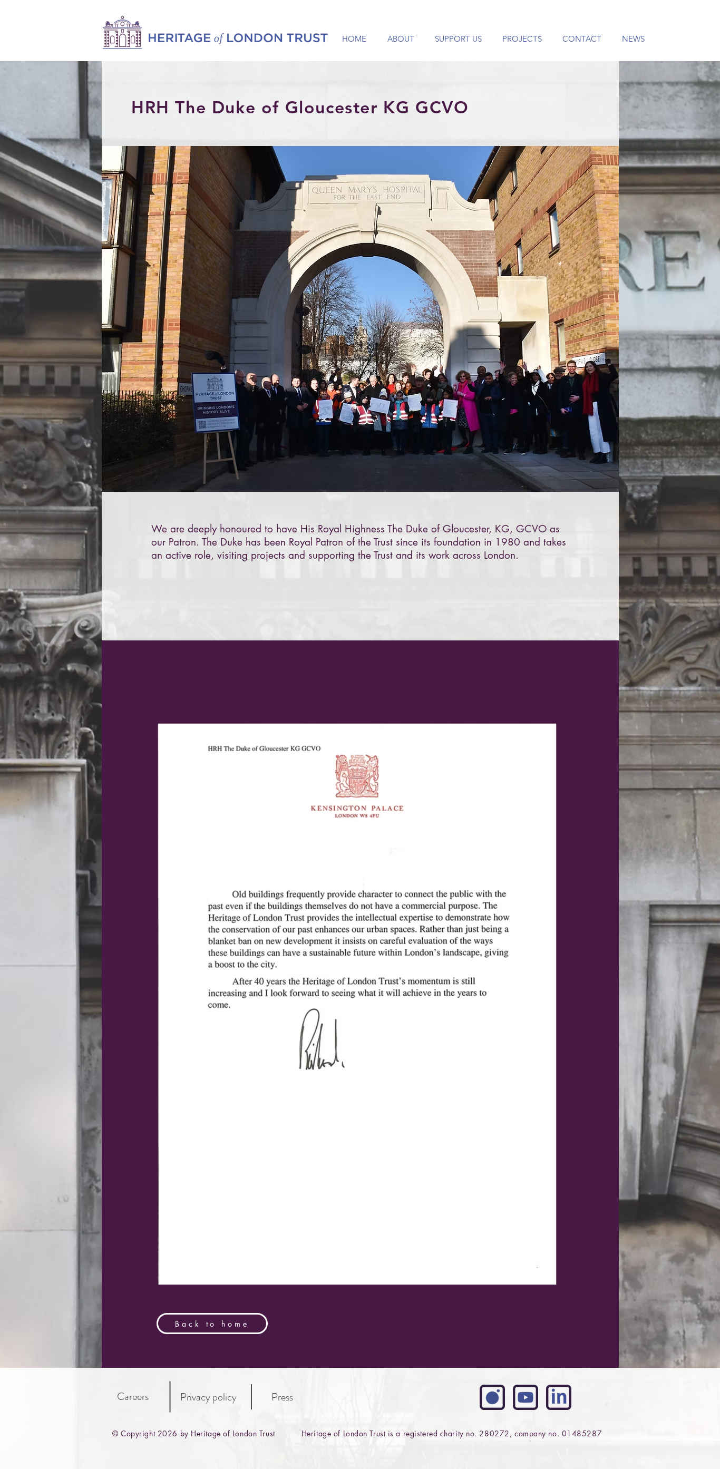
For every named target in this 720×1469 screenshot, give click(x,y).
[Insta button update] (492, 1397)
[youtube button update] (525, 1397)
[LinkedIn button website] (558, 1397)
